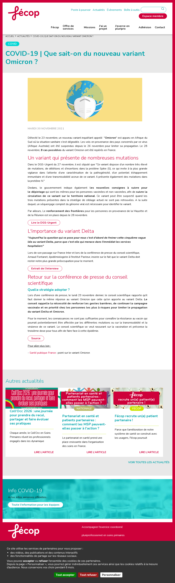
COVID (12, 44)
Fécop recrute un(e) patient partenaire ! (136, 418)
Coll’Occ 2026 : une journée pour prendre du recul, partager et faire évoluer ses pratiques (31, 417)
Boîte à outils (132, 10)
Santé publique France (43, 353)
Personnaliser (111, 574)
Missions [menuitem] (89, 27)
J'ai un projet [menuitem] (103, 27)
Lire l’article (44, 452)
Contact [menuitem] (160, 27)
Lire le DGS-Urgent (44, 223)
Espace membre (152, 16)
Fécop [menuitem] (55, 27)
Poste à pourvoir (81, 10)
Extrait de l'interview (45, 268)
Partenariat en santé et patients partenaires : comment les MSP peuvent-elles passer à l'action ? (84, 422)
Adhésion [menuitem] (145, 27)
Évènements (114, 10)
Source (36, 338)
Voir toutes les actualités (149, 462)
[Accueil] (23, 13)
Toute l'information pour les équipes (35, 505)
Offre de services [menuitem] (68, 27)
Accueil (9, 36)
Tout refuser (88, 574)
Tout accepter (65, 574)
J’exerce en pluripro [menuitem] (122, 27)
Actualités (99, 10)
